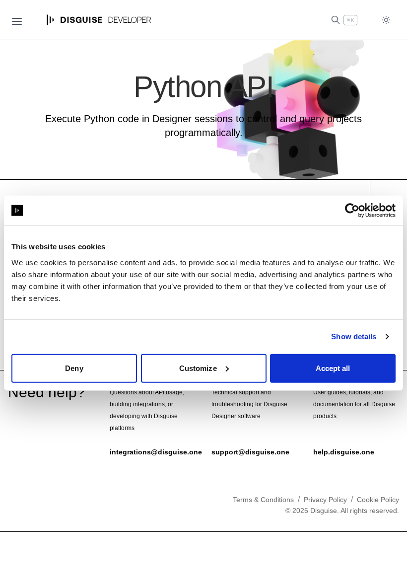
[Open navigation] (17, 20)
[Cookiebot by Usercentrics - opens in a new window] (352, 210)
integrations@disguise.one (156, 452)
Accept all (333, 368)
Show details (353, 336)
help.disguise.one (343, 452)
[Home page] (99, 20)
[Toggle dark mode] (386, 20)
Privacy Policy (325, 500)
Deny (74, 368)
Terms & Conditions (263, 500)
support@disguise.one (250, 452)
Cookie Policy (378, 500)
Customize (198, 368)
